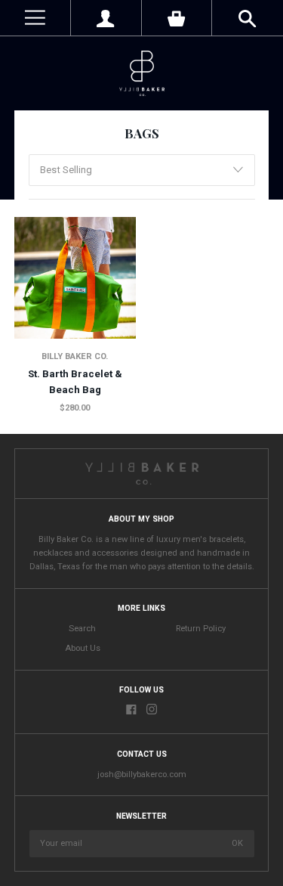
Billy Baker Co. (75, 356)
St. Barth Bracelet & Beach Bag (75, 381)
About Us (82, 648)
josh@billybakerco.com (141, 774)
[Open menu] (35, 17)
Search (82, 629)
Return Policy (201, 629)
